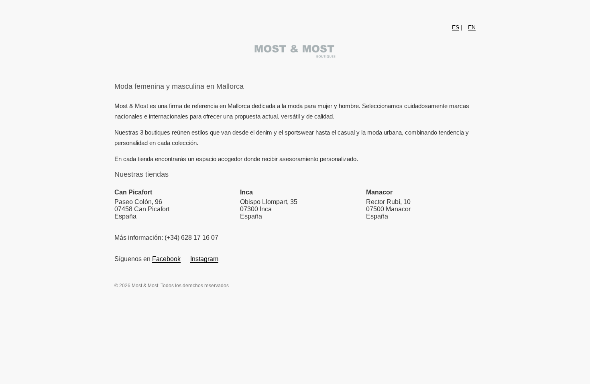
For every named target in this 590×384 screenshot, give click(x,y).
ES (455, 27)
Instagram (204, 258)
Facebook (166, 258)
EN (472, 27)
